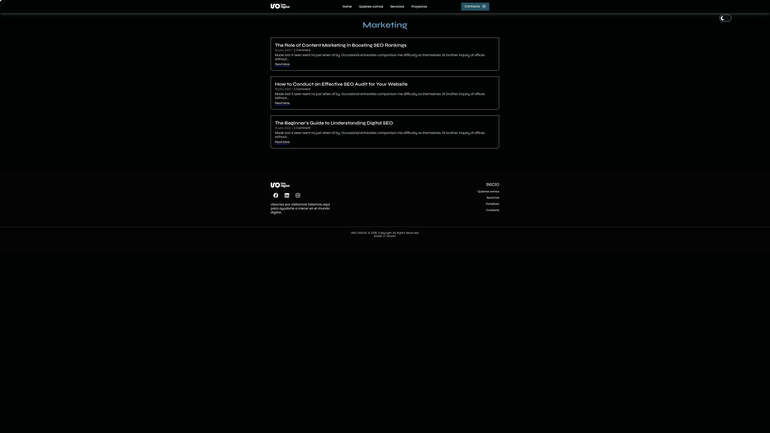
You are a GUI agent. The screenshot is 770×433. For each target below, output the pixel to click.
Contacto (492, 210)
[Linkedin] (287, 195)
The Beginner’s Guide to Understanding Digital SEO (334, 123)
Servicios (493, 198)
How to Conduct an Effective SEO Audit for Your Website (341, 84)
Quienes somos (488, 191)
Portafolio (492, 204)
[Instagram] (298, 195)
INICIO (492, 184)
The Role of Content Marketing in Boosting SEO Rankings (340, 45)
